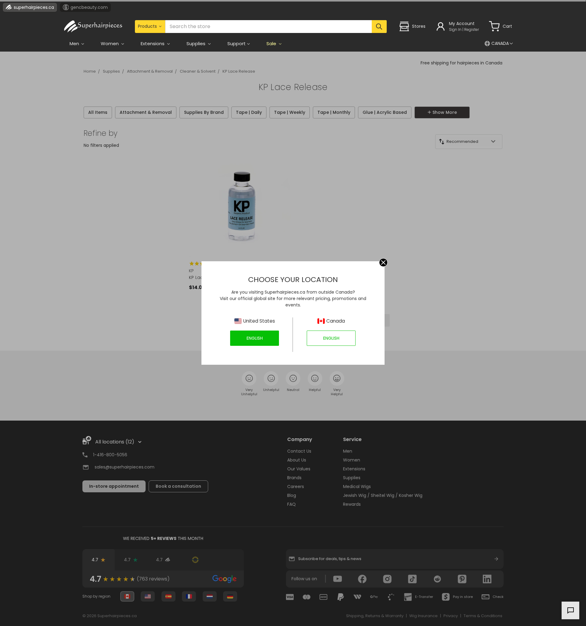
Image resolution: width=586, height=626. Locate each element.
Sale (271, 43)
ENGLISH (255, 338)
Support (236, 43)
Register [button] (471, 29)
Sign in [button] (455, 29)
